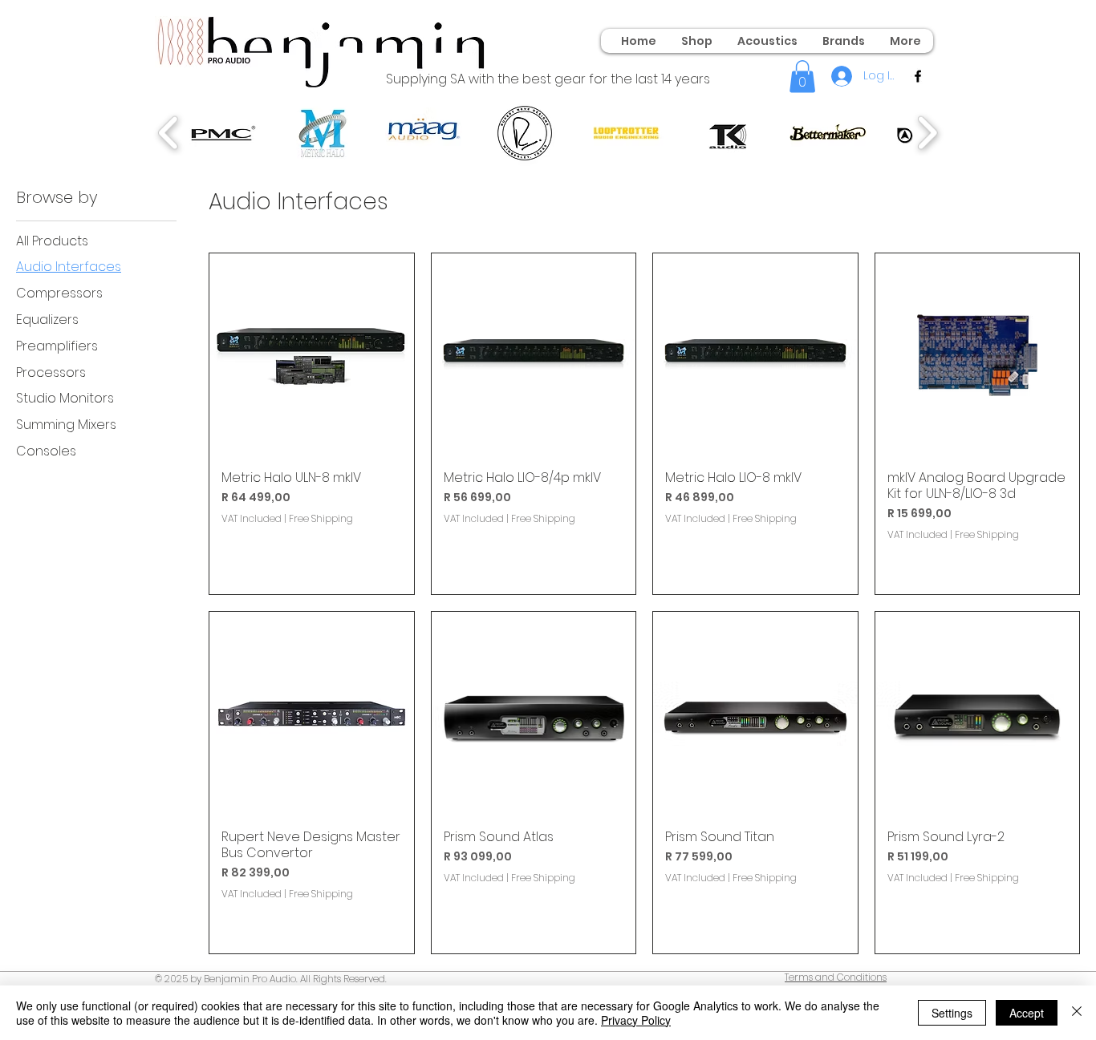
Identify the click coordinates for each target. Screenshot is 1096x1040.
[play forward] (927, 133)
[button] (802, 76)
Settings (952, 1013)
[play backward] (169, 133)
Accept (1026, 1013)
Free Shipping (321, 518)
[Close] (1076, 1012)
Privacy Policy (636, 1020)
